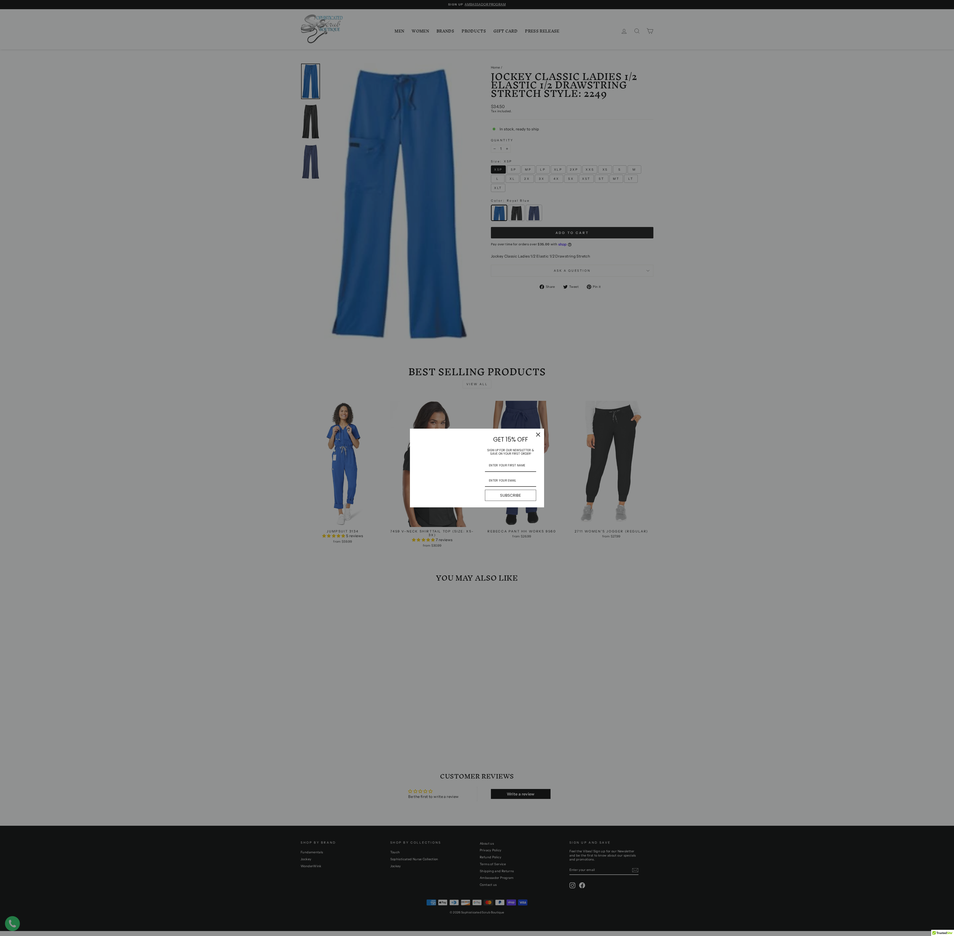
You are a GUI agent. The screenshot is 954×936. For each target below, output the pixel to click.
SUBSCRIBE (510, 495)
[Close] (538, 435)
